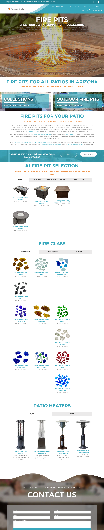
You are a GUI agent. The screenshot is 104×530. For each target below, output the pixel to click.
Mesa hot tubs (69, 134)
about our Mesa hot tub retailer (52, 144)
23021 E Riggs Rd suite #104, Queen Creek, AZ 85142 (39, 2)
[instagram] (93, 2)
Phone (56, 510)
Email (15, 515)
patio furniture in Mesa (42, 142)
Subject (56, 515)
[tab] (20, 180)
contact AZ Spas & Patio (75, 144)
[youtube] (98, 2)
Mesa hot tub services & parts (23, 142)
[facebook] (87, 2)
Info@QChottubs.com (12, 2)
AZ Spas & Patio (33, 131)
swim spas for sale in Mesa (42, 134)
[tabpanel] (52, 210)
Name (15, 510)
